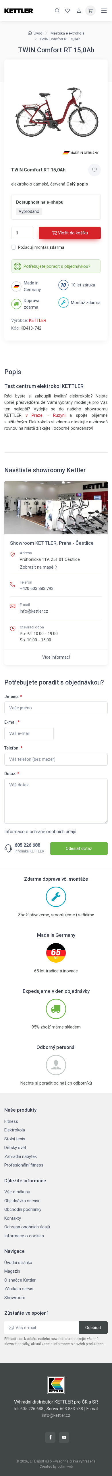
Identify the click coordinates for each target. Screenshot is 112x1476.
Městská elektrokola (67, 33)
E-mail (12, 722)
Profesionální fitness (23, 1165)
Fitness (11, 1121)
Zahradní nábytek (20, 1156)
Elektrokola (14, 1130)
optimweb (65, 1466)
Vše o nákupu (17, 1191)
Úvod (38, 33)
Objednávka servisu (22, 1200)
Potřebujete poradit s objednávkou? (57, 266)
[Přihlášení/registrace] (79, 10)
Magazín (12, 1271)
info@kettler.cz (34, 611)
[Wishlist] (67, 10)
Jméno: (13, 696)
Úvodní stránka (18, 1262)
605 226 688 (27, 845)
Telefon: (13, 748)
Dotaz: (11, 773)
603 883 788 (71, 1408)
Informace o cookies (24, 1235)
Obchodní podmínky (22, 1209)
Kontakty (12, 1218)
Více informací (56, 657)
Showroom (14, 1297)
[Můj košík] (90, 10)
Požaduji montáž (41, 247)
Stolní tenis (14, 1139)
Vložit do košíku (73, 233)
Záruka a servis (18, 1288)
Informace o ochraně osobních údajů (40, 831)
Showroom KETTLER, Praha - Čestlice (52, 543)
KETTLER (37, 320)
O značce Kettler (20, 1280)
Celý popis (77, 184)
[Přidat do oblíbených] (94, 170)
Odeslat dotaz (79, 848)
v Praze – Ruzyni (45, 415)
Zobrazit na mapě (36, 567)
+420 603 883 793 (36, 588)
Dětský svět (15, 1147)
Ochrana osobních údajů (27, 1227)
